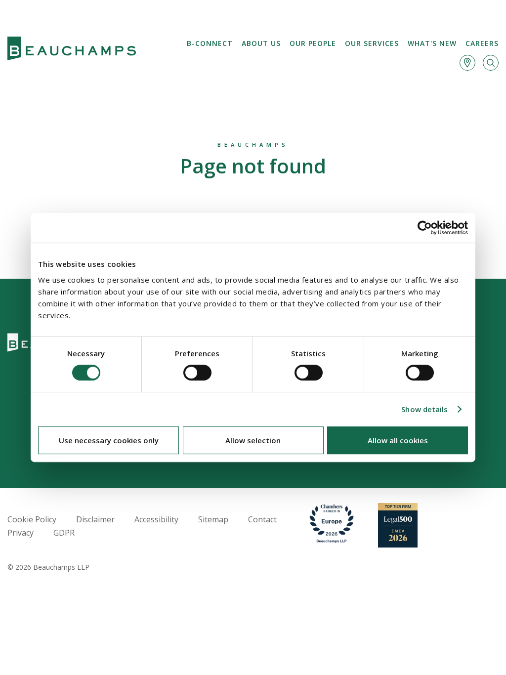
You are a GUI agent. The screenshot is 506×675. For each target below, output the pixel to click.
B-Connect (210, 43)
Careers (482, 43)
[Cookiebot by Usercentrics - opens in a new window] (424, 227)
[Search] (491, 63)
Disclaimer (95, 519)
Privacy (20, 532)
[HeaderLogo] (71, 51)
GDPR (64, 532)
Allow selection (253, 440)
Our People (313, 43)
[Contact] (467, 63)
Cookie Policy (31, 519)
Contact (262, 519)
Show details (424, 409)
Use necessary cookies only (109, 440)
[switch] (197, 372)
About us (261, 43)
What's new (432, 43)
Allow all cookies (398, 440)
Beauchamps (253, 144)
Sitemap (213, 519)
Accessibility (156, 519)
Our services (372, 43)
